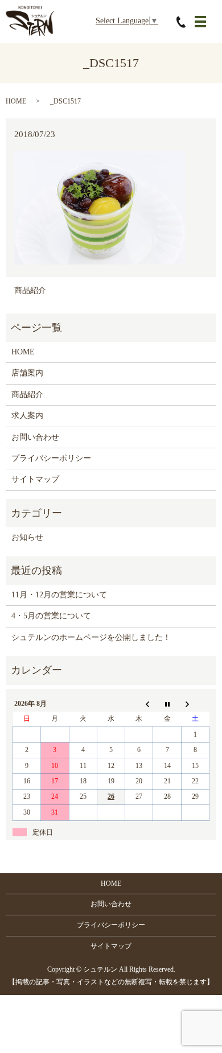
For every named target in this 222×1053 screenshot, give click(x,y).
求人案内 (27, 415)
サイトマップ (35, 479)
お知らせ (27, 537)
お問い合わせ (35, 437)
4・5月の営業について (51, 616)
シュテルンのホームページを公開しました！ (91, 637)
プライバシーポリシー (51, 458)
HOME (16, 101)
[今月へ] (167, 704)
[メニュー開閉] (200, 21)
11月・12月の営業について (59, 594)
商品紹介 (30, 290)
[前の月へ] (139, 704)
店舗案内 (27, 373)
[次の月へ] (195, 704)
